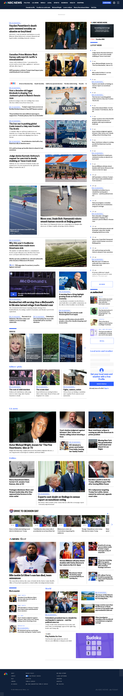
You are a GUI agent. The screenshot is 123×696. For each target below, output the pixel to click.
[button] (49, 2)
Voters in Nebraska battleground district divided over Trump (19, 530)
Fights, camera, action (72, 389)
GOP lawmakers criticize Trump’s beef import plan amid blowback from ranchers (26, 71)
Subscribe (59, 678)
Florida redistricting (70, 84)
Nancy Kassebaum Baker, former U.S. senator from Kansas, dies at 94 (102, 109)
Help (12, 678)
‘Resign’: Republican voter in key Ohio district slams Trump (92, 530)
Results (81, 84)
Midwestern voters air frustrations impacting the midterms (66, 531)
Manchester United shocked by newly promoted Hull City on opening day (76, 575)
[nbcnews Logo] (6, 674)
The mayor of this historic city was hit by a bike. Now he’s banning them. (104, 596)
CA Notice (28, 678)
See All (102, 341)
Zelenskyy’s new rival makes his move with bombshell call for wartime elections (43, 319)
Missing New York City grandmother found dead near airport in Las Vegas (105, 444)
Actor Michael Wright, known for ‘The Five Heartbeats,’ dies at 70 (102, 64)
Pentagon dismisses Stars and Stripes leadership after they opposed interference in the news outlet (21, 492)
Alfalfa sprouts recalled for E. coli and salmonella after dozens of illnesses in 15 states (26, 259)
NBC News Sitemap (61, 673)
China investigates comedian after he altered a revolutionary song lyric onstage (102, 204)
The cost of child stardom (19, 389)
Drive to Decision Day (26, 84)
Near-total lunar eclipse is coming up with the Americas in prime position (103, 144)
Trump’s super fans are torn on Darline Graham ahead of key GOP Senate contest (26, 108)
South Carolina (39, 84)
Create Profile (102, 384)
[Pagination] (107, 513)
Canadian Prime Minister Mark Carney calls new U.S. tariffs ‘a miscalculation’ (23, 57)
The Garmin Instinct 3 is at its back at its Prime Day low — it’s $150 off (105, 312)
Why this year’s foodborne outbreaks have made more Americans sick (22, 245)
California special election (54, 84)
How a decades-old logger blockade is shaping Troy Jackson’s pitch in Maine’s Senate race (24, 94)
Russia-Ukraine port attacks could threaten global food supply (70, 313)
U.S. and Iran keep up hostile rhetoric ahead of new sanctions (26, 149)
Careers (13, 681)
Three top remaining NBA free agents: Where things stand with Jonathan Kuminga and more (105, 563)
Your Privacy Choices (35, 676)
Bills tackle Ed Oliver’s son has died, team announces (101, 73)
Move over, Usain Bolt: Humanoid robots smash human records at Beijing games (61, 220)
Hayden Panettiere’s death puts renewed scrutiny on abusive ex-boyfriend (23, 28)
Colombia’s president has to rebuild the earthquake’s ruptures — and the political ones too (102, 192)
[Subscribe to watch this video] (32, 285)
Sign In (106, 388)
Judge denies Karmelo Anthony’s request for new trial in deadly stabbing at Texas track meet (24, 158)
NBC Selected (60, 684)
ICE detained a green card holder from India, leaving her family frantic (76, 448)
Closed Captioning (62, 676)
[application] (66, 64)
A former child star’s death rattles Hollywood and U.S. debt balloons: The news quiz (102, 274)
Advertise (59, 681)
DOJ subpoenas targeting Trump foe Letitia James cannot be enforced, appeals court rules (100, 492)
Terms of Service (30, 681)
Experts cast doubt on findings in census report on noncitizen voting (102, 85)
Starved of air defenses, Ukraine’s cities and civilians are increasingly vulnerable (20, 319)
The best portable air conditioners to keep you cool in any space (105, 333)
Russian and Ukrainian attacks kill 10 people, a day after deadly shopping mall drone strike (72, 321)
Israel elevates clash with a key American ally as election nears (26, 142)
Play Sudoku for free (53, 636)
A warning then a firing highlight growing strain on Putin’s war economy (71, 296)
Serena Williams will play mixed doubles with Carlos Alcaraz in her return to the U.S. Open (103, 168)
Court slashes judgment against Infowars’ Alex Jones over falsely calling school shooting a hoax (102, 133)
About (12, 673)
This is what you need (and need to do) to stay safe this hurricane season (105, 301)
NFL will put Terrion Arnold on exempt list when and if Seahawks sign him (105, 577)
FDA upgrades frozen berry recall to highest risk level (24, 266)
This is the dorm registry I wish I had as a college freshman (105, 323)
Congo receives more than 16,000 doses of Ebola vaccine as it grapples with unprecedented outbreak (103, 121)
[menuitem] (27, 2)
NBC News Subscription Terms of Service (37, 684)
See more (102, 284)
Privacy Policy (30, 673)
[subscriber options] (114, 2)
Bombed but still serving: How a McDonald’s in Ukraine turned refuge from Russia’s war (31, 303)
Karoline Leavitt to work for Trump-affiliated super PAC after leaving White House (99, 481)
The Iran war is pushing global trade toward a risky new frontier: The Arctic (24, 126)
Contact (13, 676)
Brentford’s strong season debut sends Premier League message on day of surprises (105, 548)
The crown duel (42, 389)
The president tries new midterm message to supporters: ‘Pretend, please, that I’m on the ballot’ (26, 114)
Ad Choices (14, 684)
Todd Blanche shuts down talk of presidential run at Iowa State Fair (44, 530)
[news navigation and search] (118, 2)
